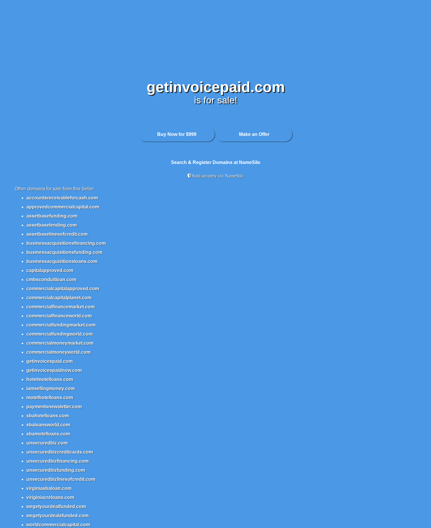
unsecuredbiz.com (47, 442)
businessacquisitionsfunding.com (64, 252)
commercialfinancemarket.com (60, 306)
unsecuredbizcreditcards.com (59, 452)
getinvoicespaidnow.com (54, 370)
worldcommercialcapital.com (58, 524)
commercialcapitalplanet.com (58, 297)
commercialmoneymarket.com (60, 343)
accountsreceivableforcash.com (62, 197)
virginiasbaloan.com (49, 488)
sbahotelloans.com (47, 415)
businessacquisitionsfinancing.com (66, 243)
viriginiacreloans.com (50, 497)
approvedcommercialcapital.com (62, 206)
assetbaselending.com (51, 225)
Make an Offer (254, 134)
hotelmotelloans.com (49, 379)
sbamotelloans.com (48, 433)
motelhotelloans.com (49, 397)
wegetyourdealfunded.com (56, 506)
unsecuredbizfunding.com (55, 470)
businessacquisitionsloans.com (61, 261)
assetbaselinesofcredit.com (57, 234)
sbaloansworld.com (48, 424)
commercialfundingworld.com (59, 334)
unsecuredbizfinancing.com (57, 461)
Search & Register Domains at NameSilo (215, 162)
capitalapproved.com (49, 270)
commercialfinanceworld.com (59, 315)
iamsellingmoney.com (50, 388)
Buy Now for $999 (176, 134)
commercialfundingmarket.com (61, 324)
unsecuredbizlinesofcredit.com (60, 479)
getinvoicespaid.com (49, 361)
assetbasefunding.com (51, 215)
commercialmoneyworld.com (58, 352)
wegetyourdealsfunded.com (57, 515)
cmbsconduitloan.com (51, 279)
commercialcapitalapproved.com (62, 288)
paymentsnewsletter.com (54, 406)
